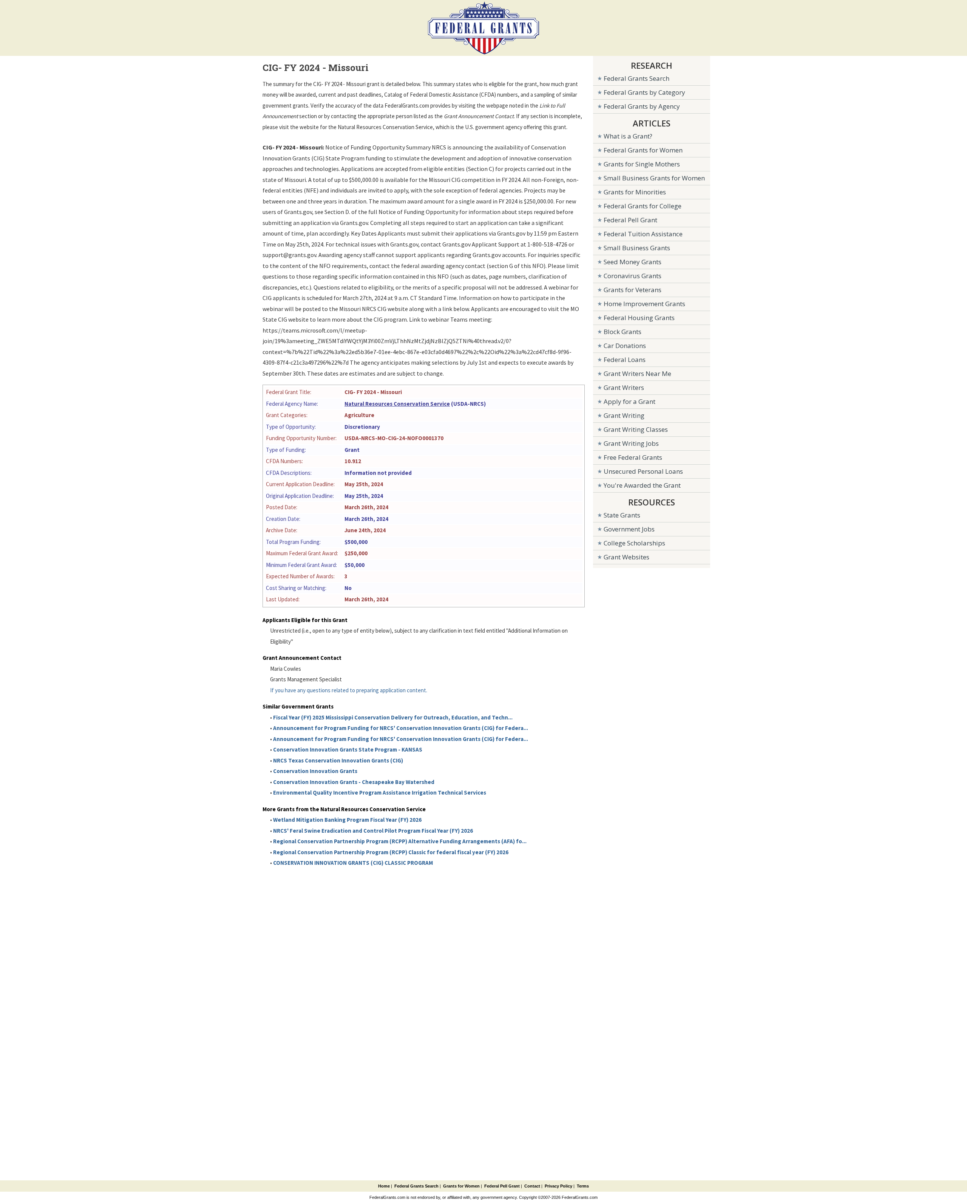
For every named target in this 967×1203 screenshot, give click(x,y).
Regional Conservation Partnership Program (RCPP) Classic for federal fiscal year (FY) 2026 (390, 852)
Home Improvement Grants (644, 303)
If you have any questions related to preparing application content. (348, 690)
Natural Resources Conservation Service (397, 403)
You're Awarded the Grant (642, 485)
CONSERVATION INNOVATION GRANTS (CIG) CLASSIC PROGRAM (353, 862)
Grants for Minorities (635, 192)
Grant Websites (626, 557)
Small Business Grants (637, 247)
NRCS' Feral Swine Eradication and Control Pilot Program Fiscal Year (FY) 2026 (373, 830)
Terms (583, 1186)
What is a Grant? (628, 136)
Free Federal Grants (633, 457)
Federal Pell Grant (630, 220)
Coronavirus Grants (632, 275)
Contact (532, 1186)
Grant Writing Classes (636, 429)
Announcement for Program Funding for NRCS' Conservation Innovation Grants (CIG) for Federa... (400, 728)
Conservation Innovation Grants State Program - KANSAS (347, 749)
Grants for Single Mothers (642, 164)
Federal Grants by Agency (642, 106)
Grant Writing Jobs (631, 443)
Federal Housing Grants (639, 317)
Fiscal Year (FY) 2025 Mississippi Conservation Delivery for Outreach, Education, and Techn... (393, 717)
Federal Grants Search (636, 78)
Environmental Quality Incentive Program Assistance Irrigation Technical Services (379, 792)
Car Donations (625, 345)
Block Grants (622, 331)
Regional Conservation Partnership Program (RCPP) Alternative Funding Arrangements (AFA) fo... (400, 841)
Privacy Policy (558, 1186)
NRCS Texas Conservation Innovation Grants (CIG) (338, 760)
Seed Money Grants (632, 261)
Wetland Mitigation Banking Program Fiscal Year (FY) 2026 (347, 819)
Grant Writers (624, 387)
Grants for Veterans (632, 289)
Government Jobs (629, 529)
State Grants (622, 515)
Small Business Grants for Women (654, 178)
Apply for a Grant (629, 401)
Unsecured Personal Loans (643, 471)
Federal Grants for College (642, 206)
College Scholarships (634, 543)
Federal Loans (625, 359)
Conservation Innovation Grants (315, 771)
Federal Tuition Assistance (643, 234)
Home (384, 1186)
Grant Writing (624, 415)
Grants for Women (461, 1186)
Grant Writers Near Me (637, 373)
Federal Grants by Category (644, 92)
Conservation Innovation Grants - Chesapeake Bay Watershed (353, 782)
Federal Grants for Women (643, 150)
